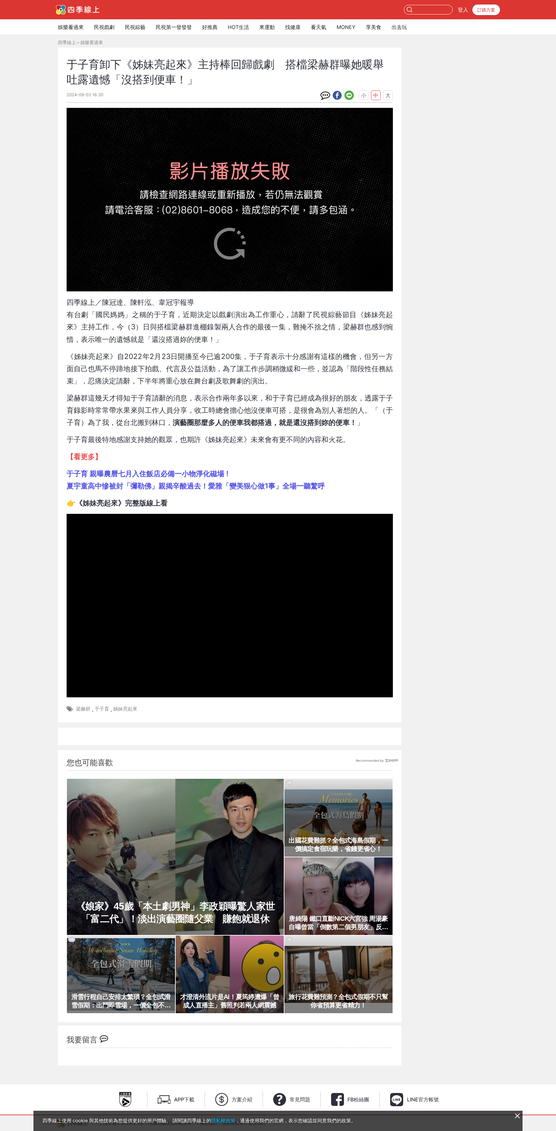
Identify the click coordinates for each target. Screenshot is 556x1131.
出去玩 (399, 27)
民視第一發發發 (174, 27)
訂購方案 (486, 10)
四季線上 (67, 42)
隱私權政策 (223, 1120)
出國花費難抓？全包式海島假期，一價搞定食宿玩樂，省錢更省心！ (338, 844)
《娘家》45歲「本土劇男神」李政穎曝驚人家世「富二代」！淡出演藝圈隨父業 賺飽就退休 (175, 912)
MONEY (346, 27)
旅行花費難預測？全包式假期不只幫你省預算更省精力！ (338, 1001)
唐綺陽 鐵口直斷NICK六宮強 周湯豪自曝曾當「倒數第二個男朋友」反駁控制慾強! (338, 923)
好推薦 (210, 27)
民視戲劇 (104, 27)
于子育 (102, 709)
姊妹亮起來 (125, 709)
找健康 (293, 27)
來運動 (267, 27)
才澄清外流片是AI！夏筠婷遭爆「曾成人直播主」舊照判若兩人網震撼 (229, 1001)
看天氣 (318, 27)
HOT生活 (238, 27)
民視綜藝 (135, 27)
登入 (463, 9)
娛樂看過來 (71, 27)
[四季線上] (77, 10)
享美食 (373, 27)
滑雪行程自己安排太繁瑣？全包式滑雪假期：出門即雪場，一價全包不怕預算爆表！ (121, 1001)
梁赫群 (83, 709)
